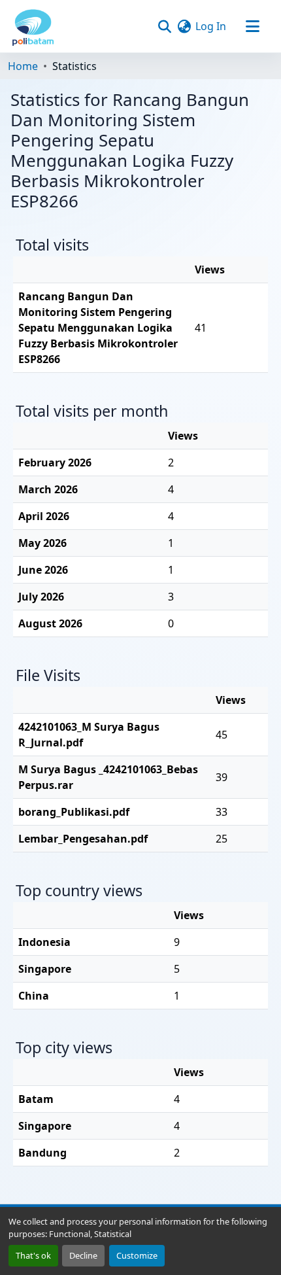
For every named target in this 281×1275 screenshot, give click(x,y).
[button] (33, 26)
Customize (136, 1255)
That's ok (33, 1255)
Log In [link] (210, 26)
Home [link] (23, 66)
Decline (83, 1255)
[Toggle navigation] (252, 26)
